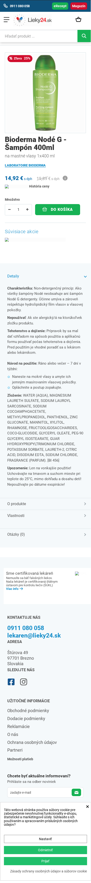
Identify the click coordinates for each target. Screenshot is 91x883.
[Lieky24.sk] (32, 20)
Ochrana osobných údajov (32, 742)
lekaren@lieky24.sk (34, 635)
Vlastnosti (15, 515)
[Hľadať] (84, 36)
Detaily (13, 276)
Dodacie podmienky (26, 718)
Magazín (78, 6)
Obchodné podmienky (28, 710)
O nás (12, 734)
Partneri (15, 750)
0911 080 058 (25, 628)
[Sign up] (76, 792)
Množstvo (12, 199)
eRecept (60, 6)
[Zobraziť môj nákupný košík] (80, 20)
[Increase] (27, 209)
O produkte (16, 504)
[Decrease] (9, 209)
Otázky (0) (16, 534)
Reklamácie (18, 726)
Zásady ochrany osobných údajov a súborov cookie (48, 871)
